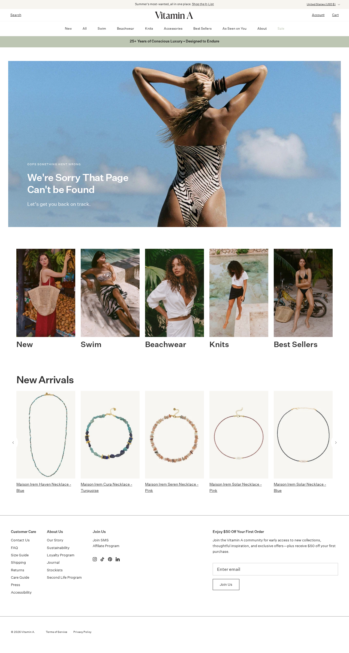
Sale (281, 28)
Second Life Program (64, 577)
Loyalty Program (60, 555)
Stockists (55, 570)
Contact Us (20, 540)
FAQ (14, 547)
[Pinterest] (110, 559)
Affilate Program (106, 546)
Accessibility (21, 592)
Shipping (18, 562)
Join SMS (101, 540)
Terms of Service (56, 632)
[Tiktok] (102, 559)
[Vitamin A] (174, 15)
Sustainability (58, 547)
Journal (53, 562)
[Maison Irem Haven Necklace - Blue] (45, 435)
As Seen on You (234, 28)
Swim (102, 28)
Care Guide (20, 577)
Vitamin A (27, 632)
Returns (17, 570)
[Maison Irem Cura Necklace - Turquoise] (110, 435)
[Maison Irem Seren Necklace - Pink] (174, 435)
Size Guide (20, 555)
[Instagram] (95, 559)
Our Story (55, 540)
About (262, 28)
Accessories (173, 28)
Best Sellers (202, 28)
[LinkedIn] (118, 559)
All (85, 28)
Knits (149, 28)
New (68, 28)
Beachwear (125, 28)
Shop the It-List (203, 4)
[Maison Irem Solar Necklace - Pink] (238, 435)
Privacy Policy (82, 632)
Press (15, 585)
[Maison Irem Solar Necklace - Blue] (303, 435)
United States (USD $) (321, 4)
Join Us (226, 584)
